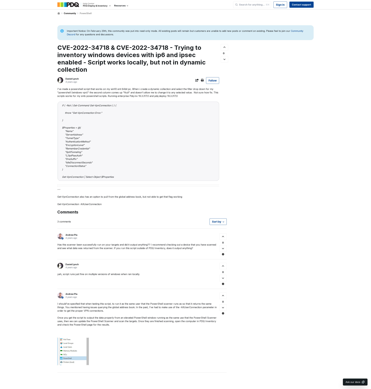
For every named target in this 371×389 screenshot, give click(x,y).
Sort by (216, 221)
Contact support (301, 4)
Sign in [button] (280, 4)
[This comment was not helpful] (223, 248)
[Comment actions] (223, 254)
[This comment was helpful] (223, 236)
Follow (213, 80)
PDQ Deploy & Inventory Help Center (58, 13)
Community (70, 13)
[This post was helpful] (224, 47)
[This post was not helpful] (224, 59)
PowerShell (86, 13)
